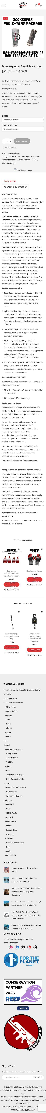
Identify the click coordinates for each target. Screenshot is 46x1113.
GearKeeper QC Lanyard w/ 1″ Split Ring (11, 636)
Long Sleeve (12, 753)
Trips (5, 741)
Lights (8, 724)
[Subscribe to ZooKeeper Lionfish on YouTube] (29, 947)
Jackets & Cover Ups (14, 775)
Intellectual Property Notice (25, 1097)
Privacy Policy (6, 1097)
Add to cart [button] (12, 647)
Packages (26, 156)
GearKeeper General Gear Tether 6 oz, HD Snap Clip (34, 637)
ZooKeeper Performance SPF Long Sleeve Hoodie (11, 573)
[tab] (23, 181)
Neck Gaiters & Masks (15, 779)
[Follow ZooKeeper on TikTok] (35, 947)
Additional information (15, 186)
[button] (9, 147)
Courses (7, 783)
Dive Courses (11, 792)
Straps (9, 732)
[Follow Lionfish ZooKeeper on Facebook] (17, 947)
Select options (13, 584)
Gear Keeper (11, 821)
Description (10, 181)
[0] (36, 5)
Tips (8, 719)
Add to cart (22, 141)
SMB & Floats (11, 813)
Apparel (7, 745)
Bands (8, 736)
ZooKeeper (11, 163)
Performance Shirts (14, 749)
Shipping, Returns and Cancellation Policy (28, 1100)
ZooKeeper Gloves (34, 571)
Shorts (9, 766)
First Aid (9, 817)
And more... (16, 156)
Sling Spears (11, 707)
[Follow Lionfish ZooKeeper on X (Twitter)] (23, 947)
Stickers (9, 838)
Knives (9, 826)
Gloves (9, 715)
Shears (9, 728)
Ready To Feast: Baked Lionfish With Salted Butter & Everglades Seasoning (26, 891)
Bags (8, 847)
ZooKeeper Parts (10, 698)
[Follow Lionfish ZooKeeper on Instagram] (11, 947)
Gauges (11, 834)
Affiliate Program (23, 1103)
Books (8, 851)
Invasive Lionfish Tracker (16, 787)
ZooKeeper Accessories (13, 702)
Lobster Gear (11, 830)
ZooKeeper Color (10, 125)
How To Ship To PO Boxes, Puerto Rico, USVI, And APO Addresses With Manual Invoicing (26, 915)
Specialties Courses (14, 796)
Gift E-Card (11, 855)
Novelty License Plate (15, 843)
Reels (8, 809)
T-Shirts (9, 762)
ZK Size (5, 116)
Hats (8, 770)
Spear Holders (12, 711)
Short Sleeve (13, 758)
